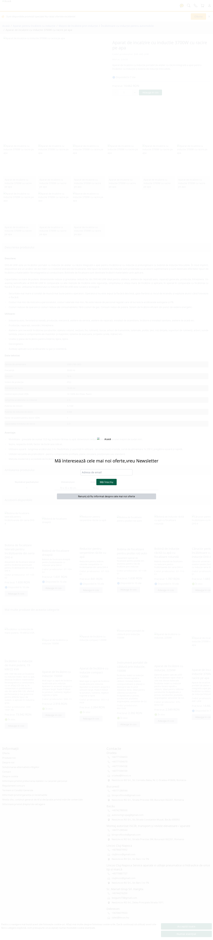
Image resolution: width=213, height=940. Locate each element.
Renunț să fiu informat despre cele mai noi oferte (106, 496)
